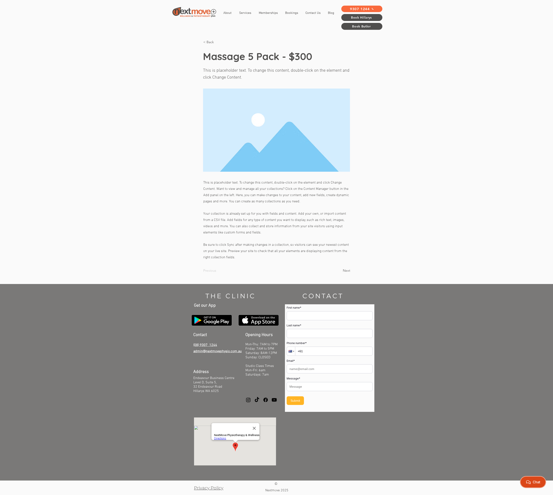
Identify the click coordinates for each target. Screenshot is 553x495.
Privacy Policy (208, 487)
